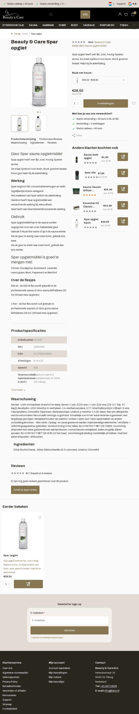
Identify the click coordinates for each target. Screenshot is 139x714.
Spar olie (90, 172)
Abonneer (69, 630)
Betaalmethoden (12, 686)
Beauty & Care (103, 42)
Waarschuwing (19, 142)
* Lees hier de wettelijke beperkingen (47, 637)
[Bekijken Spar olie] (77, 175)
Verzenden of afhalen (14, 691)
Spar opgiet (10, 555)
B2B (85, 14)
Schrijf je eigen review (25, 490)
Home (62, 25)
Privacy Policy (10, 682)
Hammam (48, 25)
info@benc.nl (112, 691)
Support (121, 4)
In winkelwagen (106, 103)
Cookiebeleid (10, 709)
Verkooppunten (11, 677)
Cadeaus (89, 25)
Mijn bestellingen (58, 673)
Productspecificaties (50, 139)
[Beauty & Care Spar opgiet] (23, 533)
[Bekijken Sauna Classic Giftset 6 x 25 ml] (76, 191)
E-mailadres (38, 613)
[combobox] (54, 14)
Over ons (7, 668)
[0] (131, 14)
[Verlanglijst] (126, 14)
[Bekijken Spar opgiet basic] (76, 223)
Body (74, 25)
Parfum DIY (107, 25)
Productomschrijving (23, 139)
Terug (17, 34)
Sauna (33, 25)
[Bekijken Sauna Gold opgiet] (76, 159)
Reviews (52, 142)
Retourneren (9, 695)
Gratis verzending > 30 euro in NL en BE (97, 119)
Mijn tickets (55, 677)
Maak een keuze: (82, 73)
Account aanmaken (59, 668)
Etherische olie (13, 25)
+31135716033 (108, 686)
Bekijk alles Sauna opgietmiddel (89, 46)
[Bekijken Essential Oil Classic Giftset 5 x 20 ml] (76, 207)
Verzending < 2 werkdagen (90, 123)
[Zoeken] (51, 14)
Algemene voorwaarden (15, 673)
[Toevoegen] (122, 157)
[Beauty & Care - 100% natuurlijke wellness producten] (13, 14)
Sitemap (7, 704)
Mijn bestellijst (56, 682)
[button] (38, 112)
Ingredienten (37, 142)
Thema (124, 25)
